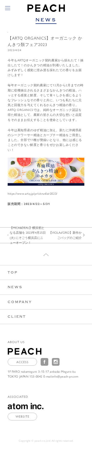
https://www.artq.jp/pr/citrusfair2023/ (32, 193)
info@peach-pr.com (65, 376)
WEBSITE (22, 416)
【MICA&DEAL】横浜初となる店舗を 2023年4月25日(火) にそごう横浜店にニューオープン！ (28, 235)
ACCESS (22, 362)
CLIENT (17, 316)
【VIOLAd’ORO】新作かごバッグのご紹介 (65, 235)
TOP (13, 272)
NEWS (15, 287)
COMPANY (20, 302)
